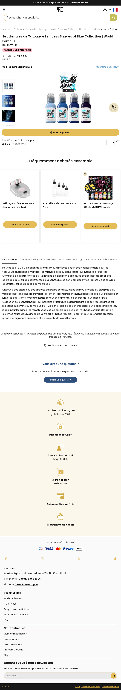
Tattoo (18, 29)
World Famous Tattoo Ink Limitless (70, 29)
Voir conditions (80, 2)
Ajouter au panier (59, 132)
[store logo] (60, 9)
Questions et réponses (60, 345)
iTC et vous (10, 603)
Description (9, 259)
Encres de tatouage (36, 29)
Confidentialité (110, 686)
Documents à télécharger (100, 259)
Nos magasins (11, 639)
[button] (117, 12)
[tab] (9, 261)
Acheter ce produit (20, 224)
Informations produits (16, 614)
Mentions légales (90, 686)
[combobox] (60, 17)
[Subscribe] (113, 676)
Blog (6, 655)
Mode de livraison (13, 598)
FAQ (6, 619)
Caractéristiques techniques (38, 259)
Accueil (6, 29)
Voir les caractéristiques (17, 66)
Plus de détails (68, 259)
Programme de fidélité (16, 609)
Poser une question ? (107, 66)
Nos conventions (13, 644)
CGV (77, 686)
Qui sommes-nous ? (15, 633)
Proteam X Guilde (13, 649)
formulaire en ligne (26, 584)
